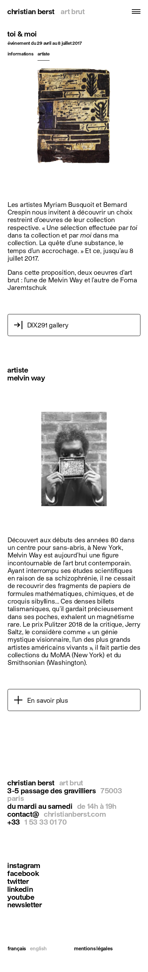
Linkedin (20, 889)
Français (17, 948)
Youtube (20, 897)
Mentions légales (93, 948)
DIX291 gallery (47, 325)
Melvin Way (26, 377)
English (38, 948)
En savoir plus (47, 700)
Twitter (18, 881)
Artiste (44, 53)
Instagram (23, 865)
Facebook (23, 873)
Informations (20, 53)
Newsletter (24, 905)
